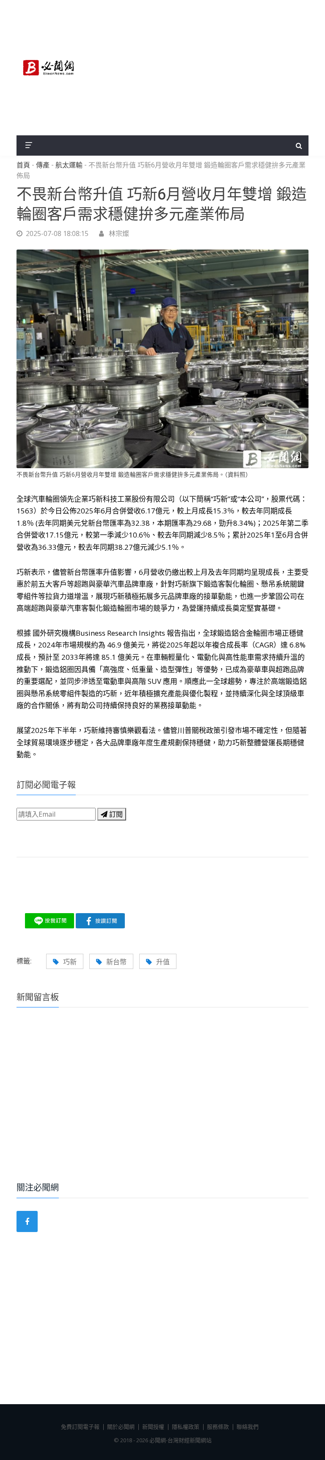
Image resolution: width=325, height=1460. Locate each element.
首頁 (23, 165)
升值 (163, 961)
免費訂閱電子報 (80, 1426)
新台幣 (116, 961)
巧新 (70, 961)
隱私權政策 (185, 1426)
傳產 (43, 165)
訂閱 (115, 814)
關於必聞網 (121, 1426)
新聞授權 (153, 1426)
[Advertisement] (200, 67)
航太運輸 (69, 165)
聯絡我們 (248, 1426)
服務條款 (218, 1426)
